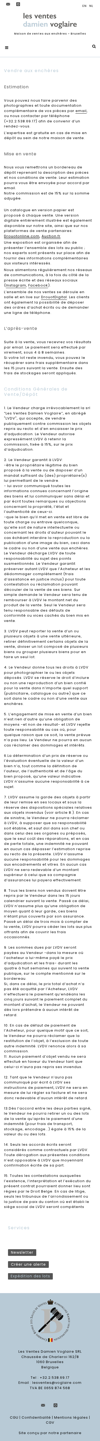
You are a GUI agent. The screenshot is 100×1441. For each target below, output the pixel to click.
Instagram (16, 285)
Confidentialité (36, 1417)
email (81, 110)
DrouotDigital (54, 297)
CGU (14, 1417)
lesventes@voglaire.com (57, 1382)
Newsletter (22, 1252)
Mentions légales (71, 1417)
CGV (50, 1422)
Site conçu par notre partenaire (50, 1432)
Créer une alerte (28, 1264)
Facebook (38, 285)
